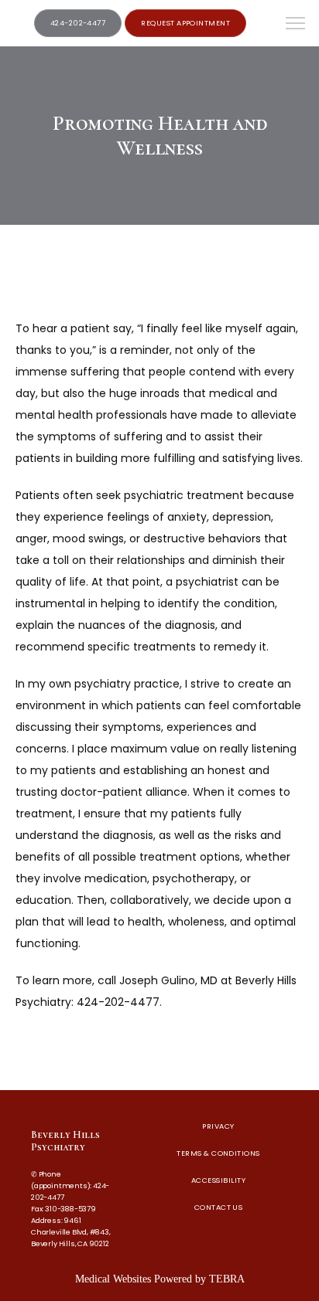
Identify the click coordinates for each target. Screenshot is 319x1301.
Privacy (218, 1126)
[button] (295, 24)
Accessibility (218, 1180)
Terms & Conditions (218, 1153)
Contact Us (218, 1207)
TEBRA (227, 1279)
